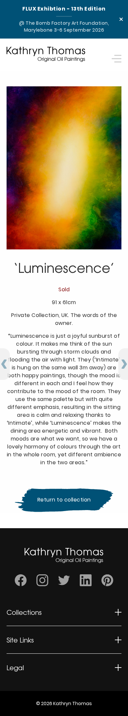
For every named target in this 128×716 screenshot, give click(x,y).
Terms (15, 702)
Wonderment (24, 626)
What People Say (29, 674)
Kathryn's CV (24, 653)
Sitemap (18, 692)
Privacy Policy (25, 681)
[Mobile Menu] (116, 54)
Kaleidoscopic (25, 647)
